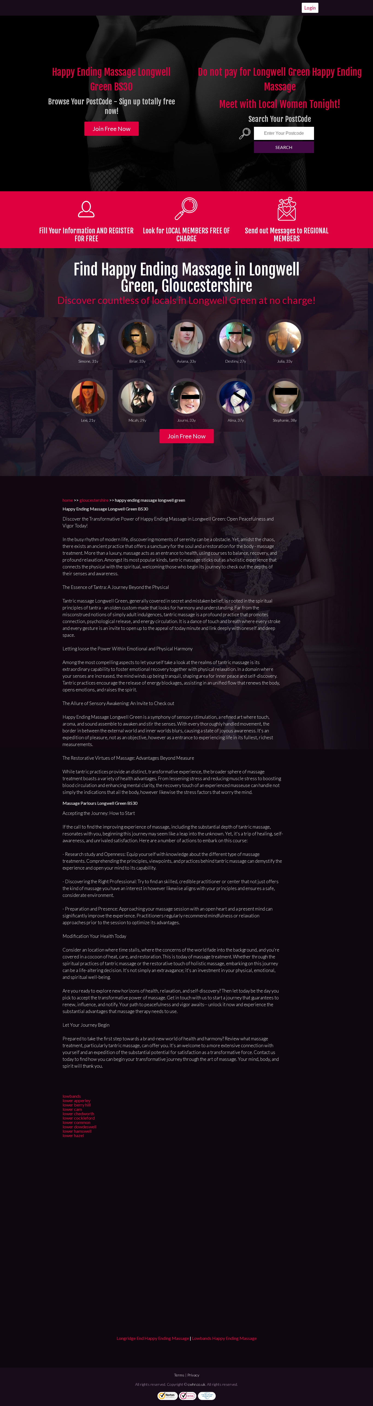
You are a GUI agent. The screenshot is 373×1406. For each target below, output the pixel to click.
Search (284, 147)
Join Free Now (112, 128)
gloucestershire (93, 500)
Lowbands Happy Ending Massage (224, 1338)
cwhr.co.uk (196, 1384)
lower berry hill (77, 1104)
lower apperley (76, 1100)
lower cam (72, 1109)
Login (310, 8)
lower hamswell (77, 1131)
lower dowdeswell (79, 1126)
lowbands (72, 1096)
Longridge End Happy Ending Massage (153, 1338)
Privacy (193, 1375)
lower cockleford (79, 1117)
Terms (179, 1375)
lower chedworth (78, 1113)
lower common (76, 1122)
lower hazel (73, 1135)
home (68, 500)
